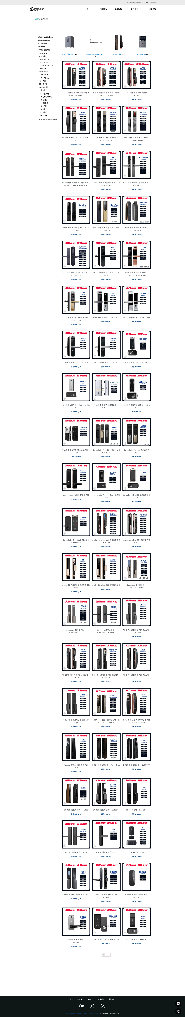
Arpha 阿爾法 (43, 72)
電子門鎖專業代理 (70, 1013)
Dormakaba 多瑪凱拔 (46, 65)
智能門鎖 (86, 1013)
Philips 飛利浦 (44, 78)
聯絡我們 (101, 999)
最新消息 (103, 9)
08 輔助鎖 (43, 115)
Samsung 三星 (44, 59)
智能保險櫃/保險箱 (44, 40)
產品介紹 (118, 9)
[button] (134, 2)
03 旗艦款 (43, 100)
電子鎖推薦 (80, 1013)
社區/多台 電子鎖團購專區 (48, 119)
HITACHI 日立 (44, 62)
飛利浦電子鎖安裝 (94, 1013)
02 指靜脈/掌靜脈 (46, 97)
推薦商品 (42, 90)
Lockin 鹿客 (43, 53)
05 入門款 (43, 106)
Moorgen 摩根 (44, 87)
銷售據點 (152, 9)
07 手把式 (43, 112)
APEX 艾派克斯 (44, 50)
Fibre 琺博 (42, 68)
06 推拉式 (43, 109)
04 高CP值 (44, 103)
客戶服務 (134, 9)
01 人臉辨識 (44, 94)
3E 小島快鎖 (43, 84)
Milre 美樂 (42, 81)
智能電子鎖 (41, 46)
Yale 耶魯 (42, 56)
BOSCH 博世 (43, 75)
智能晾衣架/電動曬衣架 (45, 37)
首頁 (88, 9)
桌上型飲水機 (42, 43)
